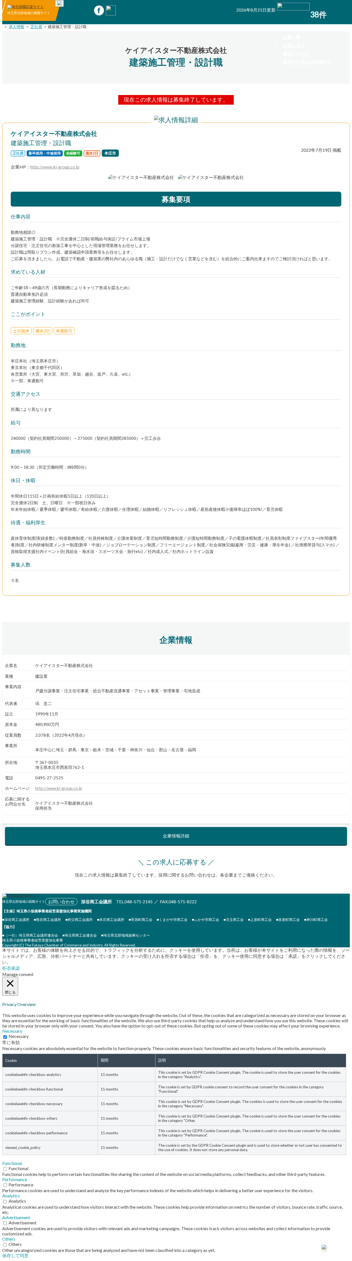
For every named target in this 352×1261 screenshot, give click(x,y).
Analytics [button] (11, 1195)
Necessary (19, 1036)
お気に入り (294, 45)
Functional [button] (12, 1163)
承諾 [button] (15, 968)
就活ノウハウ (296, 53)
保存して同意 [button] (15, 1255)
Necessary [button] (12, 1031)
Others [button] (8, 1238)
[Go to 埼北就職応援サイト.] (3, 26)
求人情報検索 (296, 28)
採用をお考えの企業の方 (307, 61)
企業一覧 (292, 37)
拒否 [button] (6, 968)
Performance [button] (14, 1179)
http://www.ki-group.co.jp (54, 166)
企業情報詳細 (176, 835)
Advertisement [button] (16, 1217)
